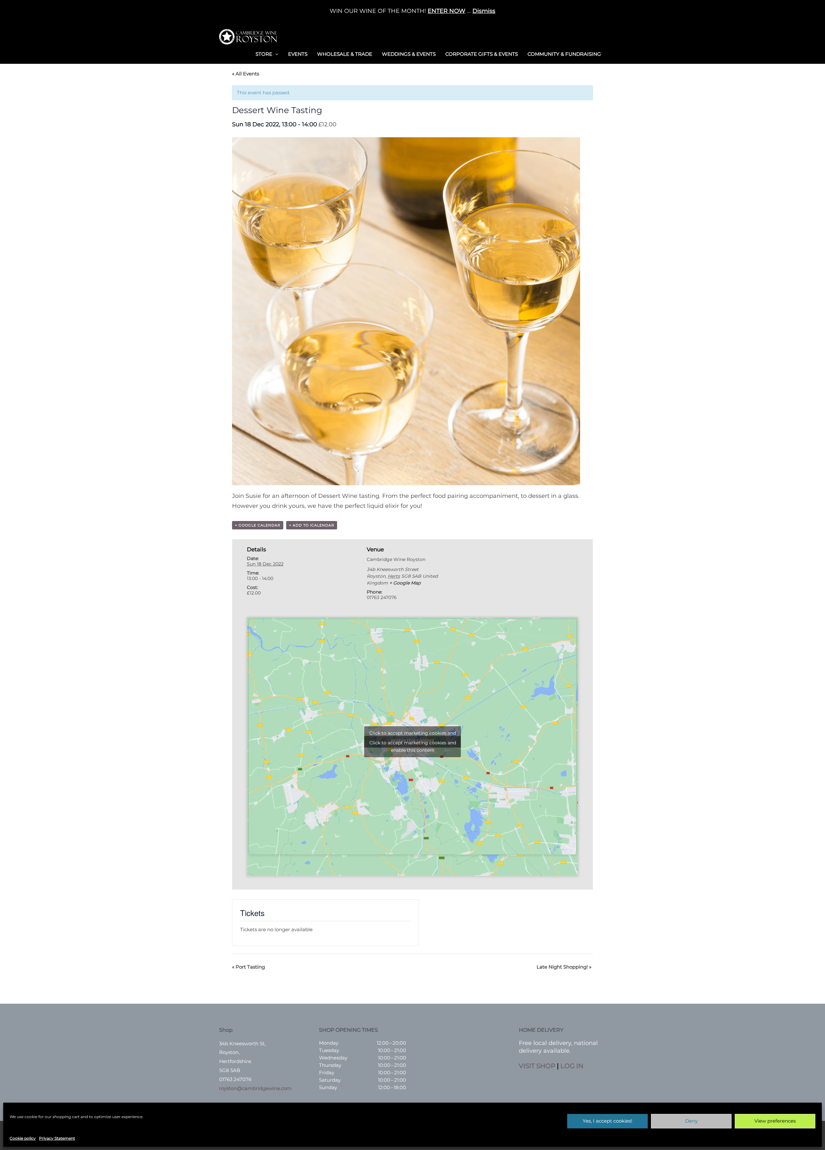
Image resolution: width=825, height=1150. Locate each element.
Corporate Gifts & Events (481, 54)
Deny (691, 1121)
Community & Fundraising (564, 54)
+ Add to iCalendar (311, 525)
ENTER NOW (446, 10)
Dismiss (483, 10)
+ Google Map (405, 583)
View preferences (775, 1121)
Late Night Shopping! (564, 967)
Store (264, 54)
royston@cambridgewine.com (255, 1088)
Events (297, 54)
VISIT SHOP (537, 1066)
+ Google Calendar (257, 525)
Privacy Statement (57, 1138)
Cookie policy (23, 1138)
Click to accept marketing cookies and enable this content (412, 746)
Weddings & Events (409, 54)
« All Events (245, 74)
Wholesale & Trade (344, 54)
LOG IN (571, 1066)
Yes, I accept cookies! (607, 1121)
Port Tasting (248, 967)
